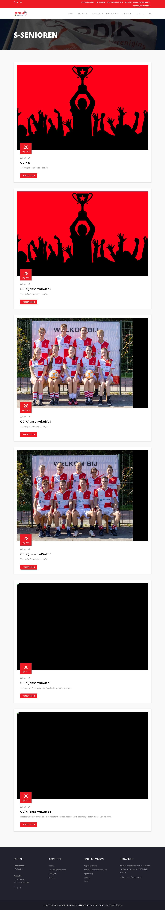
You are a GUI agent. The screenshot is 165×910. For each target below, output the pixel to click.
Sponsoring (88, 873)
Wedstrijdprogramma (57, 870)
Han (24, 158)
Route (86, 881)
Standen (52, 877)
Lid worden (100, 2)
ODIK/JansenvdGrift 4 (35, 421)
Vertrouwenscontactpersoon (95, 870)
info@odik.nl (18, 869)
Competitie (111, 14)
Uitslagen (52, 873)
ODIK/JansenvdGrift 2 (35, 683)
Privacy (87, 877)
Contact (141, 14)
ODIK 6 (25, 163)
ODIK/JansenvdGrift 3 (35, 554)
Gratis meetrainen (115, 2)
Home (70, 14)
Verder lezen (29, 176)
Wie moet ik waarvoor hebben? (137, 2)
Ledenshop (126, 14)
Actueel (82, 14)
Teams (51, 866)
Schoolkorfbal (87, 2)
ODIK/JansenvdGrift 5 (35, 289)
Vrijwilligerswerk (90, 866)
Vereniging (96, 14)
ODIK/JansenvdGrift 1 (35, 812)
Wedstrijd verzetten (141, 6)
